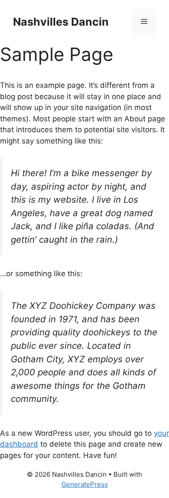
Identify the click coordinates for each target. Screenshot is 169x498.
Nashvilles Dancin (61, 21)
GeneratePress (85, 484)
